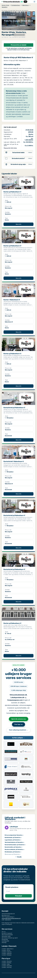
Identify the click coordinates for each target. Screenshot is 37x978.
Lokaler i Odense (6, 952)
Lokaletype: (8, 134)
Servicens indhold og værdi (10, 938)
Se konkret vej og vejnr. (18, 164)
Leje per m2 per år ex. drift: (11, 144)
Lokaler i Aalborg (6, 953)
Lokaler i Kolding (6, 962)
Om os (3, 931)
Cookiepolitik (5, 941)
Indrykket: (7, 130)
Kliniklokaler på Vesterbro (12, 852)
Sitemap (4, 942)
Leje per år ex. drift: (10, 138)
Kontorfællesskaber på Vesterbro (15, 844)
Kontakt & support (7, 933)
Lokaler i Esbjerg (6, 955)
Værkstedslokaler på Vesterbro (14, 842)
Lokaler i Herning (6, 967)
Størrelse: (7, 136)
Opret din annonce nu (18, 719)
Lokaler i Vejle (6, 964)
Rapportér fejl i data (10, 148)
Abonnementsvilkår (7, 934)
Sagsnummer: (8, 132)
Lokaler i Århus (6, 950)
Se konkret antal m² (18, 158)
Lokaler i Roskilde (7, 965)
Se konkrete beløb (18, 152)
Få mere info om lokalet (18, 45)
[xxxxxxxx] (19, 35)
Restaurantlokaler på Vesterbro (14, 849)
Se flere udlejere (18, 738)
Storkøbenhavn (15, 5)
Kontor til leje (5, 5)
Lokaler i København (7, 948)
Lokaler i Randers (7, 961)
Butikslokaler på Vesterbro (13, 837)
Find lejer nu (18, 724)
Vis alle (19, 857)
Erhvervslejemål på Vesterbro (14, 835)
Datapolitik (5, 939)
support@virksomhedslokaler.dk (11, 918)
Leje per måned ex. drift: (12, 142)
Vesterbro (4, 7)
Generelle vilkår (6, 936)
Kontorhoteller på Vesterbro (13, 847)
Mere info (18, 224)
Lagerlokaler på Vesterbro (12, 840)
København (25, 5)
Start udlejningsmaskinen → (18, 730)
